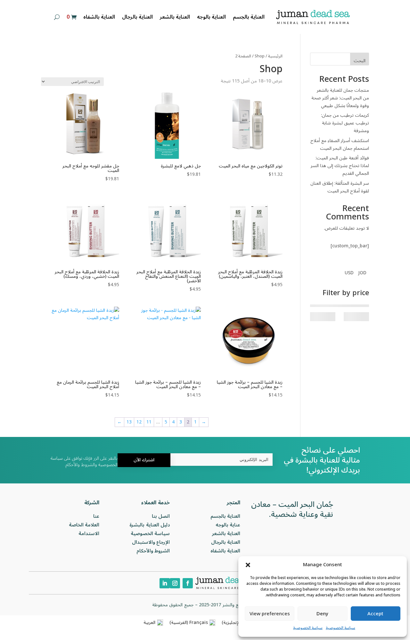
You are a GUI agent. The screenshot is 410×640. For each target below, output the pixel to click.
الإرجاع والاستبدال (151, 542)
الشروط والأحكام (153, 551)
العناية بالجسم (249, 17)
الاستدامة (88, 533)
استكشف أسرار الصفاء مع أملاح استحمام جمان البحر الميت (339, 144)
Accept (375, 614)
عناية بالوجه (228, 525)
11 (149, 422)
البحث (359, 60)
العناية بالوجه (211, 17)
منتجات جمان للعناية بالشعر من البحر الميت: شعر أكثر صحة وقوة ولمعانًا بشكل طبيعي (340, 98)
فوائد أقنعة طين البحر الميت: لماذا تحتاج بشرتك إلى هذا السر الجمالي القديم (340, 165)
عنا (96, 516)
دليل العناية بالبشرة (149, 525)
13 (129, 422)
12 (139, 422)
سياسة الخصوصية (340, 628)
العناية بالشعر (175, 17)
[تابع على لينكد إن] (165, 583)
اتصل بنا (161, 516)
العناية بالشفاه (99, 17)
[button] (248, 565)
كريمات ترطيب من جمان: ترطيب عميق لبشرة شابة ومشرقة (345, 123)
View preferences (270, 614)
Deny (322, 614)
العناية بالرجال (137, 17)
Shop (260, 56)
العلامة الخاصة (84, 525)
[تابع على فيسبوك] (188, 583)
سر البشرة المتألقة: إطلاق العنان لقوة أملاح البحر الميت (339, 187)
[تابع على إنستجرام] (175, 583)
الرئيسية (275, 56)
